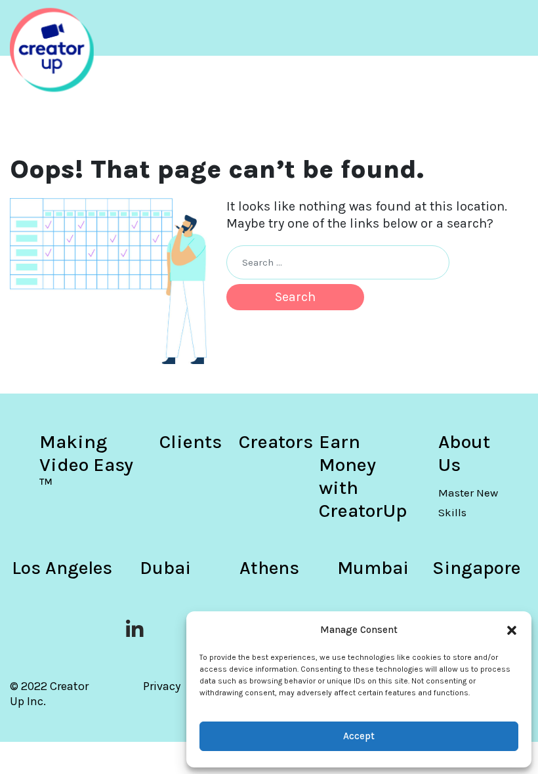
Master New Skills (468, 502)
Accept (359, 736)
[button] (511, 629)
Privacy (161, 686)
